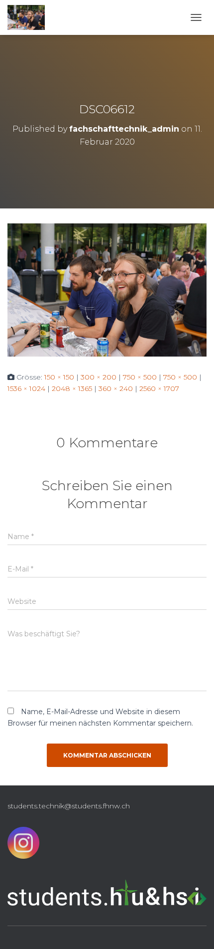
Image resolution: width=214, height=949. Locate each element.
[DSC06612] (107, 289)
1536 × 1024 (26, 388)
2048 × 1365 (72, 388)
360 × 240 (116, 388)
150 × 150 (59, 377)
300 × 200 (98, 377)
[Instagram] (23, 845)
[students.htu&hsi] (29, 17)
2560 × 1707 (159, 388)
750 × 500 (140, 377)
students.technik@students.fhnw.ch (68, 805)
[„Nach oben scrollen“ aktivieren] (194, 929)
